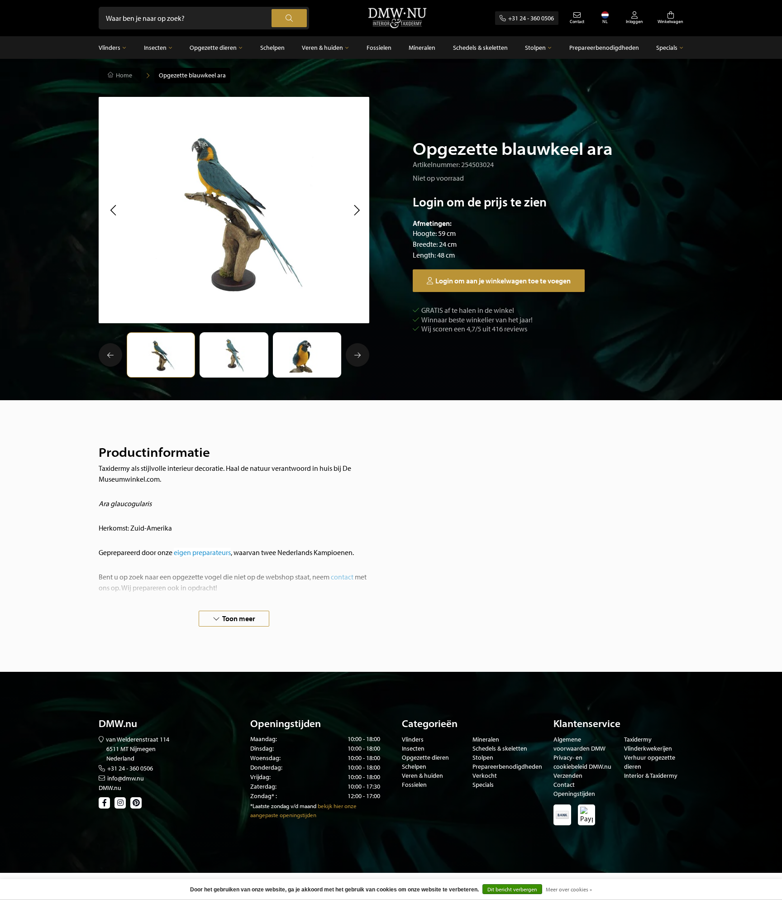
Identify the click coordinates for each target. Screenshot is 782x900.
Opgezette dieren (213, 47)
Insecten (155, 47)
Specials (666, 47)
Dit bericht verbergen (512, 889)
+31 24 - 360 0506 (531, 18)
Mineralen (422, 47)
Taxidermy (638, 739)
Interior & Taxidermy (650, 775)
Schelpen (272, 47)
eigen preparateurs (202, 552)
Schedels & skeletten (480, 47)
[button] (113, 210)
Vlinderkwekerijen (648, 748)
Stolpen (535, 47)
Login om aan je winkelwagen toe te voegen (503, 280)
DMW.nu (110, 788)
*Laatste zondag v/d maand (283, 805)
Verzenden (567, 775)
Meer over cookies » (569, 889)
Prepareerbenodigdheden (604, 47)
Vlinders (109, 47)
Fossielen (379, 47)
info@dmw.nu (125, 778)
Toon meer (238, 618)
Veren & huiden (322, 47)
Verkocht (484, 775)
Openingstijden (574, 794)
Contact (564, 784)
